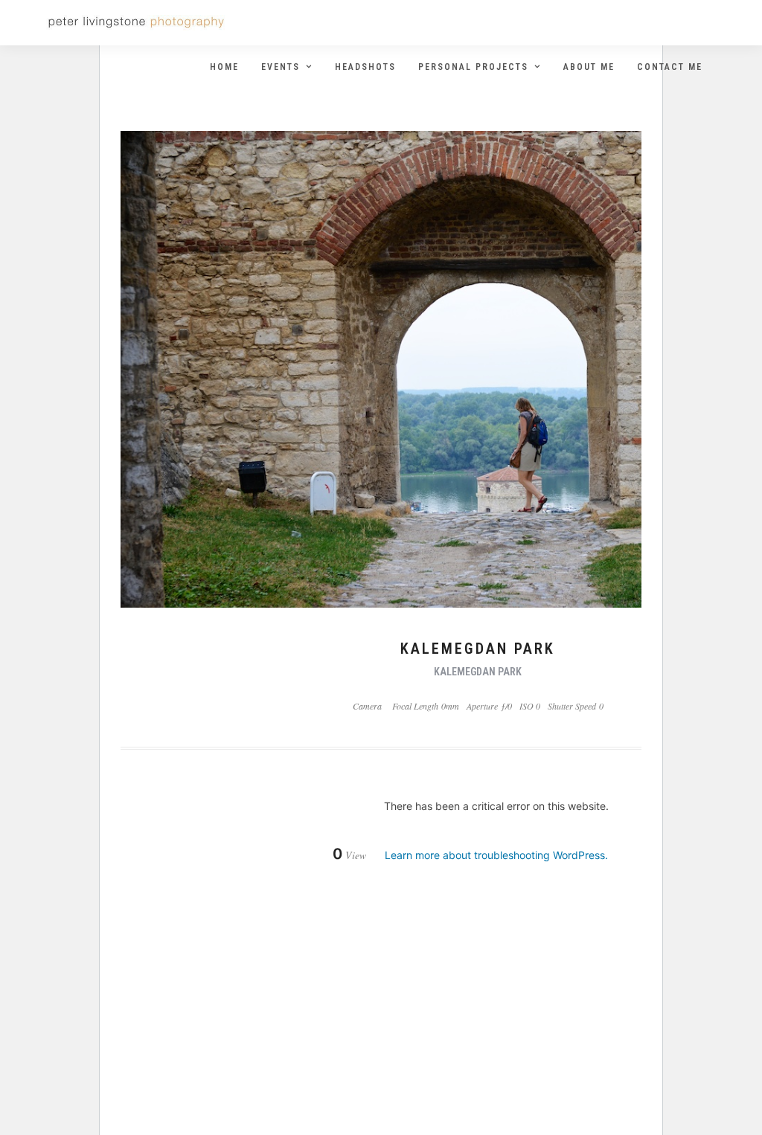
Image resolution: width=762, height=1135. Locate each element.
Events (280, 67)
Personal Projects (473, 67)
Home (224, 67)
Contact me (669, 67)
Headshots (365, 67)
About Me (589, 67)
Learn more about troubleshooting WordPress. (496, 855)
